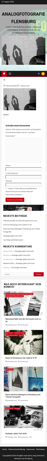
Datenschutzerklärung (16, 449)
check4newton (24, 325)
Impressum (30, 449)
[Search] (38, 74)
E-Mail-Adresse (12, 173)
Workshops (40, 449)
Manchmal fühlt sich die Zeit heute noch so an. (20, 220)
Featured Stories (12, 296)
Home (4, 449)
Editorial (29, 294)
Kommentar (11, 136)
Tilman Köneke (11, 86)
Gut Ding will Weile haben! (13, 240)
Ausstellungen (19, 294)
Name (8, 165)
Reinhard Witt (8, 263)
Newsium (17, 458)
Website (9, 181)
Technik (17, 408)
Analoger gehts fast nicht (12, 236)
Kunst (21, 296)
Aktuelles (9, 294)
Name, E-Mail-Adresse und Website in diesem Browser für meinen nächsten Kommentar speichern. (21, 191)
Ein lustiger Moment (19, 267)
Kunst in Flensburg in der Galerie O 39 (17, 225)
